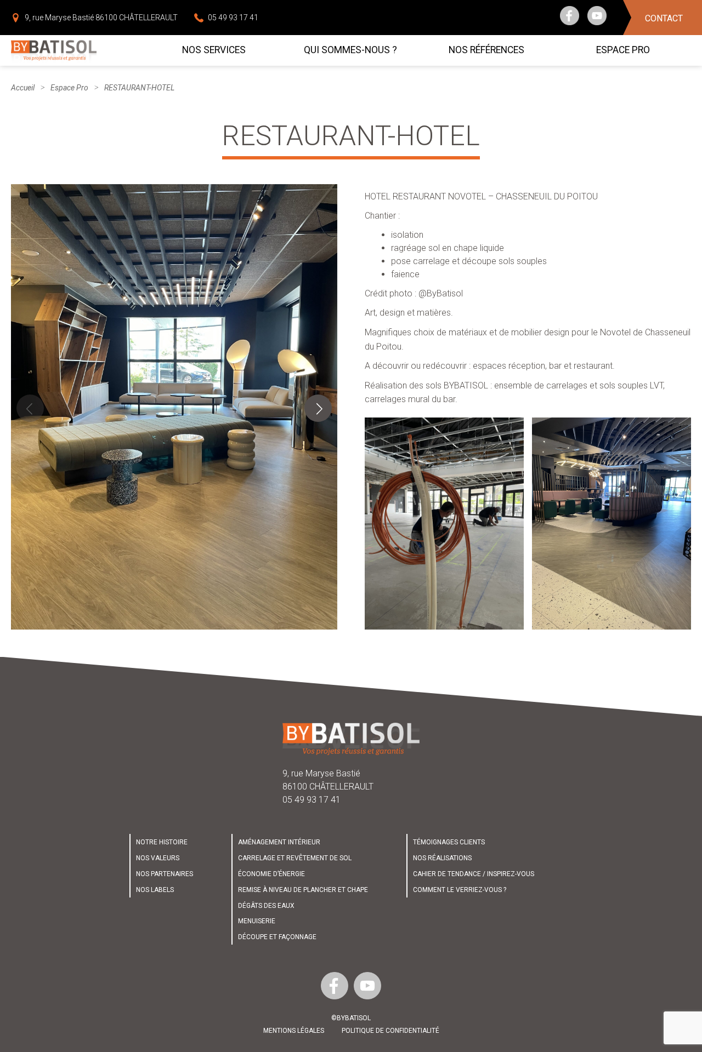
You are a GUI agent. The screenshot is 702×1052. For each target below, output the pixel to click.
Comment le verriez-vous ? (459, 890)
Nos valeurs (157, 858)
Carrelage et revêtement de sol (295, 858)
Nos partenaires (164, 874)
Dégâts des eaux (266, 906)
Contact (664, 18)
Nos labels (155, 890)
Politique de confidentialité (390, 1030)
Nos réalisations (442, 858)
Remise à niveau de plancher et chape (303, 890)
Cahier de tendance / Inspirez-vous (473, 874)
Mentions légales (293, 1030)
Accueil (23, 87)
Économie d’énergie (271, 874)
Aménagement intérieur (279, 842)
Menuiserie (256, 921)
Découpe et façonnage (277, 937)
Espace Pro (69, 87)
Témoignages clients (449, 842)
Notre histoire (162, 842)
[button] (318, 408)
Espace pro (623, 49)
